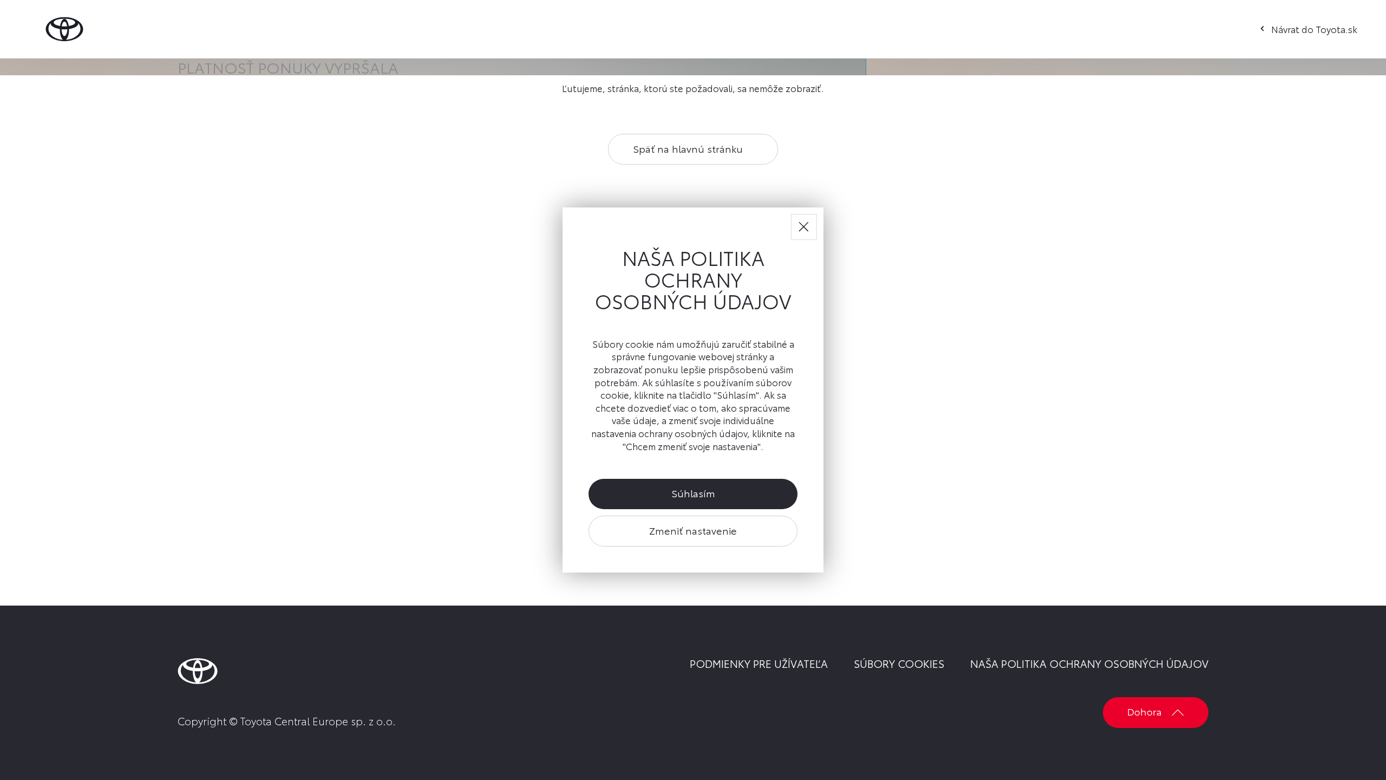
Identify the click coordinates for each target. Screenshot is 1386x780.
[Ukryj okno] (804, 227)
